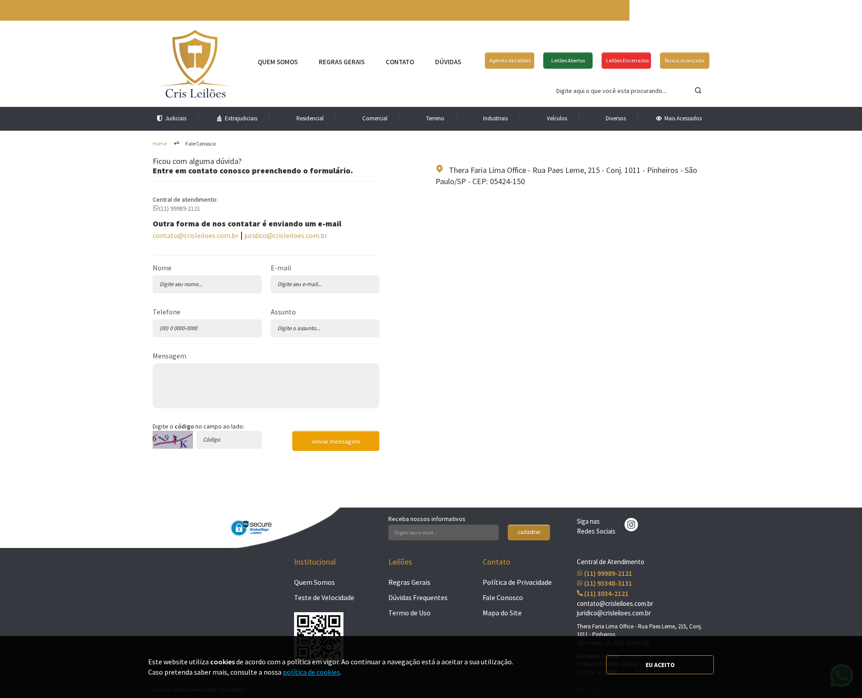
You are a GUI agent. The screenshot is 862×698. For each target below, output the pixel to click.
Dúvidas (448, 61)
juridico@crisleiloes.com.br (285, 235)
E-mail (281, 267)
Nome (162, 267)
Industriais (495, 118)
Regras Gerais (342, 61)
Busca (684, 60)
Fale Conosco (503, 597)
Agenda (510, 60)
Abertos (568, 60)
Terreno (435, 118)
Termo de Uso (409, 612)
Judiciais (175, 118)
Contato (400, 61)
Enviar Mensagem (336, 441)
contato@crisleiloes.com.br (195, 235)
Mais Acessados (683, 118)
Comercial (374, 118)
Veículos (557, 118)
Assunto (283, 311)
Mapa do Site (502, 612)
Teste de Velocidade (324, 597)
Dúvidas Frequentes (418, 597)
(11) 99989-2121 (179, 208)
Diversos (616, 118)
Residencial (310, 118)
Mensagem (169, 355)
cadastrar (529, 532)
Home (160, 143)
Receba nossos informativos (427, 519)
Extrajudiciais (241, 118)
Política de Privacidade (517, 582)
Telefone (166, 311)
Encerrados (627, 60)
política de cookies (311, 671)
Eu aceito (660, 665)
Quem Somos (278, 61)
